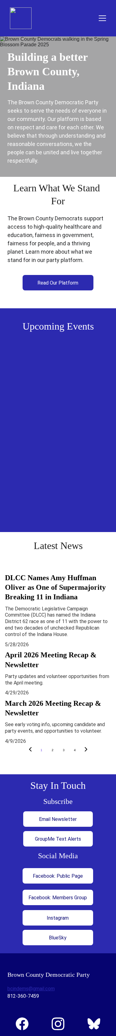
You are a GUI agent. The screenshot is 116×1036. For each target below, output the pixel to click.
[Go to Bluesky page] (94, 1023)
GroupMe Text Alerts (58, 839)
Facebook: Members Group (57, 898)
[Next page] (86, 750)
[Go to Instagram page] (61, 1023)
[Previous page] (30, 750)
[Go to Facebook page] (25, 1023)
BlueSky (58, 938)
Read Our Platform (57, 283)
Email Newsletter (58, 819)
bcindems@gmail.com (31, 989)
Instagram (58, 918)
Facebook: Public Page (58, 876)
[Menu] (102, 18)
